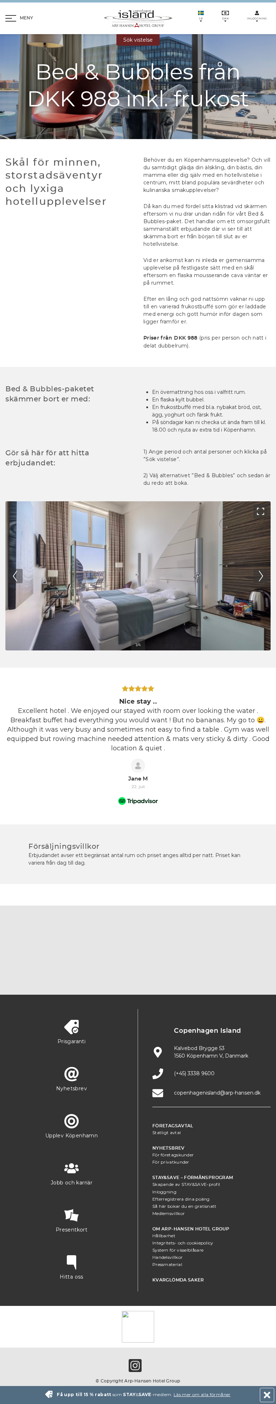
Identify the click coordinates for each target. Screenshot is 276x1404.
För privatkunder (170, 1162)
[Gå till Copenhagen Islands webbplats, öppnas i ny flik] (70, 974)
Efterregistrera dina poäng (181, 1199)
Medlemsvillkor (168, 1213)
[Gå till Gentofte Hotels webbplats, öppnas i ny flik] (104, 974)
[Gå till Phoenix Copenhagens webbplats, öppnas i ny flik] (53, 953)
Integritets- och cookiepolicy (182, 1243)
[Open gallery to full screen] (260, 511)
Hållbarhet (163, 1235)
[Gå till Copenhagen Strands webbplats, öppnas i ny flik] (121, 953)
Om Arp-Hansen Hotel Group (190, 1229)
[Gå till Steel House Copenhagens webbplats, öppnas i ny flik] (171, 974)
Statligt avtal (166, 1132)
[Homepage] (138, 18)
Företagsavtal (172, 1126)
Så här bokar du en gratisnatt (184, 1206)
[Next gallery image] (260, 576)
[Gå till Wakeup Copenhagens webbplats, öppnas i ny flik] (138, 974)
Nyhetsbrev (168, 1148)
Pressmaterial (167, 1264)
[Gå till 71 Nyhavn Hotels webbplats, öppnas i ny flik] (87, 953)
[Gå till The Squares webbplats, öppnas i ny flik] (188, 953)
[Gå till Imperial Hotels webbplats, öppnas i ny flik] (154, 953)
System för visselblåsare (177, 1250)
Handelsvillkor (167, 1257)
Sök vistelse (138, 40)
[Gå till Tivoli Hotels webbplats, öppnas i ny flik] (222, 953)
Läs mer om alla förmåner (202, 1394)
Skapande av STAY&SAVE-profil (186, 1184)
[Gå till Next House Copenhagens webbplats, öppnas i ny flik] (205, 974)
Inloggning (164, 1191)
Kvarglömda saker (178, 1280)
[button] (6, 746)
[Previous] (15, 576)
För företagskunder (173, 1154)
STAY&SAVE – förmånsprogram (192, 1177)
